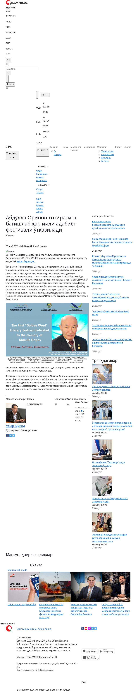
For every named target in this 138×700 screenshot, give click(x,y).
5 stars (81, 407)
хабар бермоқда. (26, 261)
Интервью (41, 180)
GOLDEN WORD (35, 404)
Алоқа (39, 208)
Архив (39, 211)
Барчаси (101, 221)
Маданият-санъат (76, 148)
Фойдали (42, 184)
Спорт (39, 189)
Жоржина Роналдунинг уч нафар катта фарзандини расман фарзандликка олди (109, 538)
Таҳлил (40, 192)
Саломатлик (107, 154)
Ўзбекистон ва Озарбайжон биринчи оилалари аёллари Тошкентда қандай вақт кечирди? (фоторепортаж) (112, 426)
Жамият (42, 166)
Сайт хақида (23, 628)
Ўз (8, 84)
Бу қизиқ (106, 157)
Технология (107, 151)
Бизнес (40, 205)
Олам (39, 170)
